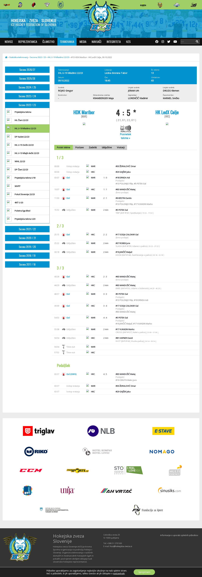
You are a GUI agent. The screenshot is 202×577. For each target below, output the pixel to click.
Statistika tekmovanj (18, 57)
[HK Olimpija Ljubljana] (143, 5)
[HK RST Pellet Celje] (60, 5)
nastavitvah (119, 573)
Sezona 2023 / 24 (27, 96)
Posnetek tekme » (125, 136)
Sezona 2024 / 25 (27, 87)
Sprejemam (144, 572)
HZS (128, 41)
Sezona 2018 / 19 (27, 256)
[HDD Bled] (7, 5)
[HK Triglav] (177, 5)
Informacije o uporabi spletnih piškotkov (179, 535)
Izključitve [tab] (107, 147)
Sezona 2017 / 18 (27, 264)
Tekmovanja (67, 41)
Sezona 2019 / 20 (27, 247)
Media (83, 41)
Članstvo (48, 41)
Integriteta (114, 41)
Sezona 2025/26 (27, 78)
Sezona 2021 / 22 (27, 229)
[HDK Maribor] (47, 5)
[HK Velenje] (193, 5)
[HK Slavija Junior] (160, 5)
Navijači (96, 41)
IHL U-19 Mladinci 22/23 (58, 57)
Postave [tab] (79, 147)
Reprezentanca (27, 41)
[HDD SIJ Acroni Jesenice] (33, 5)
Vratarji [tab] (121, 147)
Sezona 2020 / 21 (27, 238)
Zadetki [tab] (93, 147)
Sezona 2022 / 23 (38, 57)
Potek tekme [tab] (63, 147)
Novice (9, 41)
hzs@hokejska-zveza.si (121, 546)
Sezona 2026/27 (27, 70)
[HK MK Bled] (20, 5)
